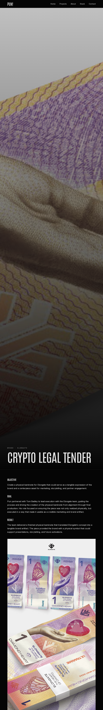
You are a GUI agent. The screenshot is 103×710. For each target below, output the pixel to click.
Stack (82, 4)
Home (53, 4)
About (73, 4)
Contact (92, 4)
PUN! (10, 4)
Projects (63, 4)
